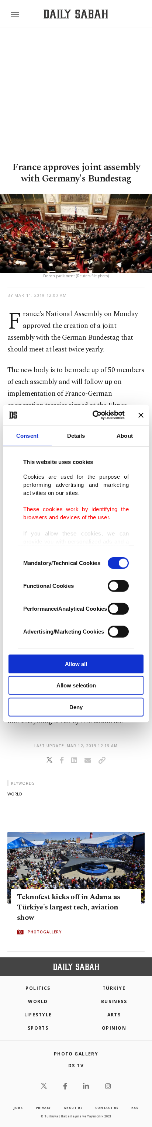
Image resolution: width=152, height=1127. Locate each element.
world (14, 794)
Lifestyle (38, 1015)
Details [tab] (76, 435)
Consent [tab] (27, 435)
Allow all (76, 663)
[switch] (118, 586)
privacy (43, 1108)
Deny (76, 707)
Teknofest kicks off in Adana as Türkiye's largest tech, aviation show (68, 907)
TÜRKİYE (114, 988)
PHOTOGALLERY (45, 932)
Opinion (114, 1028)
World (38, 1001)
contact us (106, 1108)
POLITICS (38, 988)
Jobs (18, 1108)
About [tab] (125, 435)
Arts (114, 1015)
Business (114, 1001)
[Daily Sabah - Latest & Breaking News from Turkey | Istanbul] (76, 14)
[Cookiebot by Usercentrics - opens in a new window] (94, 415)
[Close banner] (141, 415)
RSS (134, 1108)
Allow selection (76, 685)
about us (73, 1108)
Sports (38, 1028)
